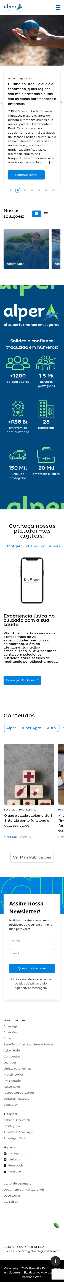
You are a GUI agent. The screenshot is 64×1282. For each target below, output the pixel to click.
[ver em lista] (45, 214)
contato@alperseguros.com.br (38, 1251)
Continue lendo (26, 174)
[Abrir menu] (58, 7)
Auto (51, 728)
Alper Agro (31, 728)
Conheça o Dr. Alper (20, 680)
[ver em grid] (36, 214)
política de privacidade (31, 983)
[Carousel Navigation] (32, 104)
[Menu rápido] (55, 1261)
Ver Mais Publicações (32, 857)
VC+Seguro (36, 546)
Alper (11, 728)
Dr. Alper (13, 546)
